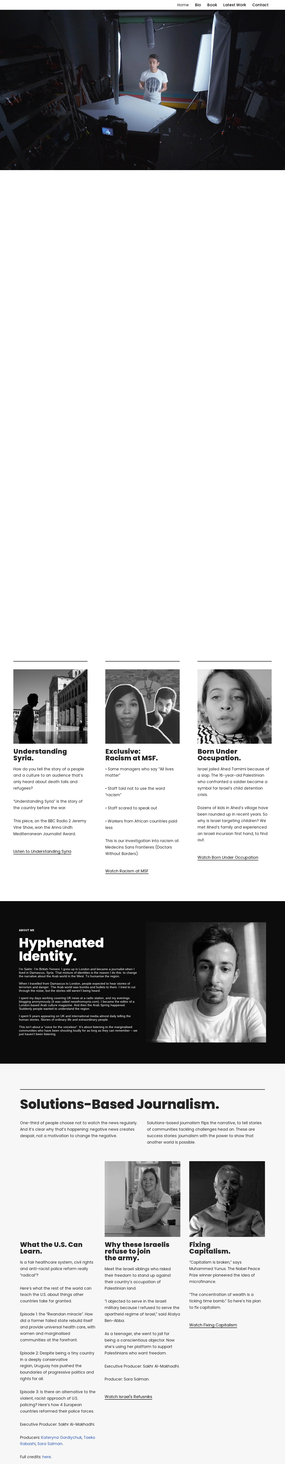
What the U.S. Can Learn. (51, 1248)
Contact (260, 5)
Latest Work (234, 5)
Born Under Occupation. (219, 755)
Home (183, 5)
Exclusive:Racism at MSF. (131, 755)
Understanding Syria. (40, 755)
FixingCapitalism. (209, 1248)
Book (212, 5)
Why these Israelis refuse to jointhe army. (137, 1251)
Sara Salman (49, 1443)
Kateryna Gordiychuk (61, 1437)
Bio (198, 5)
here (46, 1457)
